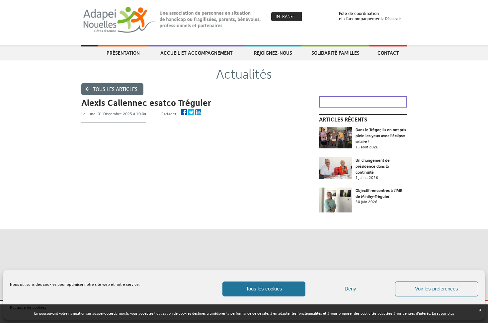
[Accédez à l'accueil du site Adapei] (89, 53)
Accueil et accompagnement (196, 53)
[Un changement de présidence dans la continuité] (337, 168)
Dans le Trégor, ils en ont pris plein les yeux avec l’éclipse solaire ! (381, 135)
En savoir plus (443, 313)
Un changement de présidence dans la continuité (373, 166)
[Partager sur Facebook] (184, 112)
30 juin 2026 (366, 202)
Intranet (285, 16)
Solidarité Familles (335, 53)
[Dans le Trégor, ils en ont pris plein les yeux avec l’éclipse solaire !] (337, 137)
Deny (350, 288)
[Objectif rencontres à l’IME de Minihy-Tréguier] (337, 200)
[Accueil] (172, 20)
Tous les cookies (264, 288)
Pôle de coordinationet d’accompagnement (370, 16)
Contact (388, 53)
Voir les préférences (436, 288)
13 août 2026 (367, 147)
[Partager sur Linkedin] (198, 112)
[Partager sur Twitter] (191, 112)
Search (325, 17)
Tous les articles (115, 89)
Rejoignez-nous (273, 53)
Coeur (311, 17)
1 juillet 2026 (367, 178)
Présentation (123, 53)
